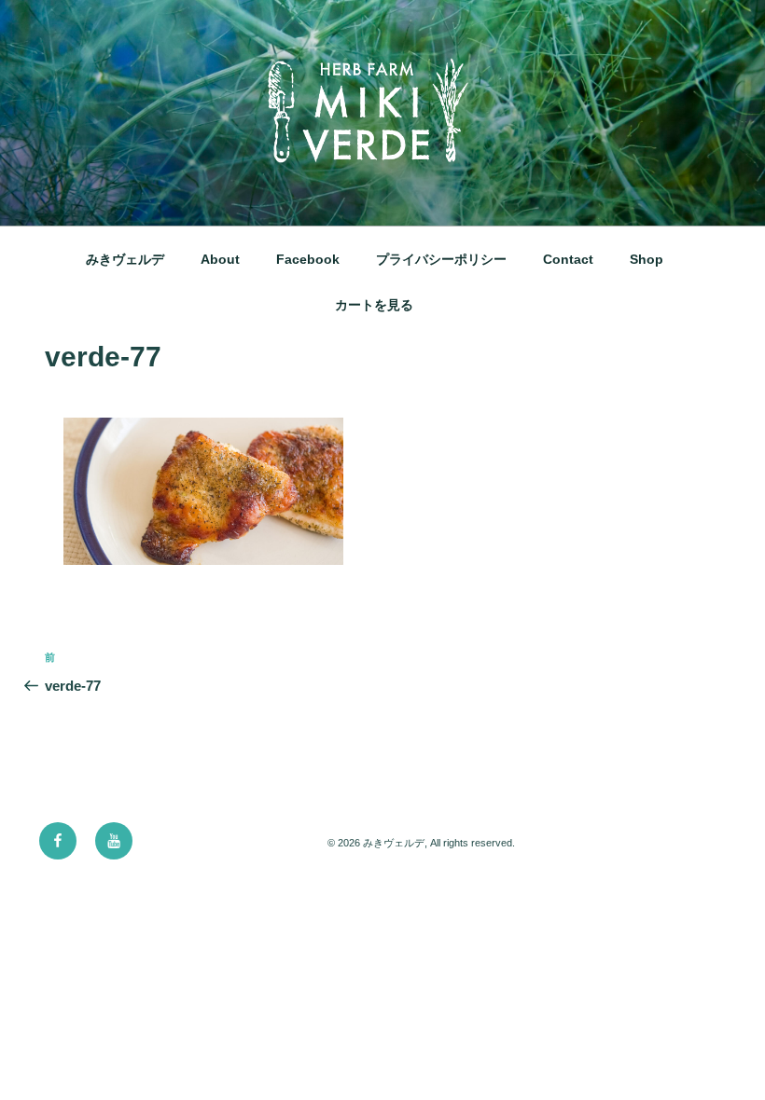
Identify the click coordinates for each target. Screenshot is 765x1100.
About (220, 259)
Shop (646, 259)
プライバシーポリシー (441, 259)
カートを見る (374, 304)
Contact (568, 259)
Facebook (308, 259)
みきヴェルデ (125, 259)
